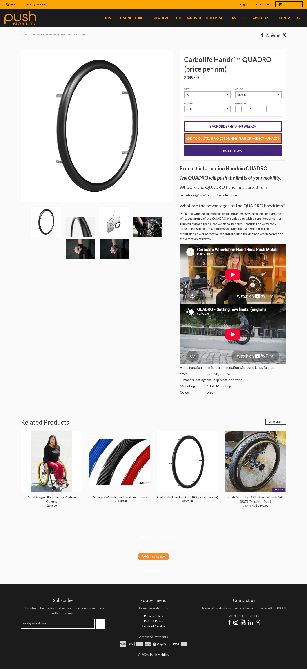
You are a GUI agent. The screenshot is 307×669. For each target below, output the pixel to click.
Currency (29, 4)
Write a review (153, 556)
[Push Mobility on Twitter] (284, 35)
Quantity (241, 103)
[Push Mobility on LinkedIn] (278, 35)
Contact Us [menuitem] (289, 18)
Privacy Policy (153, 616)
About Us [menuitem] (261, 18)
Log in (243, 4)
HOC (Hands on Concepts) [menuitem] (199, 18)
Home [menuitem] (108, 18)
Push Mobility (159, 654)
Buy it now (232, 150)
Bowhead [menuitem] (161, 18)
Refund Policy (153, 621)
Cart (291, 4)
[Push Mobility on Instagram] (267, 35)
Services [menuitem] (236, 18)
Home (24, 34)
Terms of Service (153, 626)
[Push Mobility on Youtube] (273, 35)
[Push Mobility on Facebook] (262, 35)
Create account (262, 4)
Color (239, 89)
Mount (189, 103)
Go (100, 623)
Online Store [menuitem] (131, 18)
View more (276, 421)
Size (186, 89)
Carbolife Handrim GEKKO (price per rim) (187, 497)
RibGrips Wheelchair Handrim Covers (119, 497)
